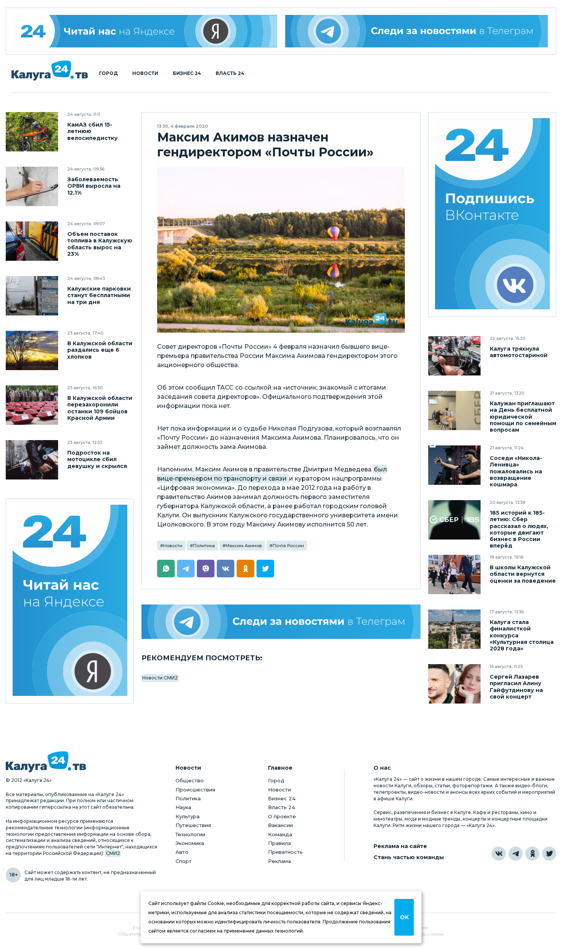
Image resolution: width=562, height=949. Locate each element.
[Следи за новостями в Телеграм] (416, 31)
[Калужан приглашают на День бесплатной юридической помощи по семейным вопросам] (454, 410)
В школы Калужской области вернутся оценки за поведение (523, 574)
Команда (280, 834)
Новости (145, 73)
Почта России (288, 545)
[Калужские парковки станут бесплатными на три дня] (32, 295)
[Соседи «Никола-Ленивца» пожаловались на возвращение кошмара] (454, 465)
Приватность (285, 852)
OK (404, 917)
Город (108, 73)
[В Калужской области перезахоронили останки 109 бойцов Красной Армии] (32, 405)
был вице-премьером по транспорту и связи (272, 474)
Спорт (183, 861)
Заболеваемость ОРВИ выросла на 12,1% (93, 186)
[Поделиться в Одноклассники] (245, 568)
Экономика (189, 843)
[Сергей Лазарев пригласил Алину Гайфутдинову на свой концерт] (454, 684)
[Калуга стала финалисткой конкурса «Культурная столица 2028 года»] (454, 629)
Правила (279, 843)
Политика (204, 545)
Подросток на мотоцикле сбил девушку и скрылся (97, 459)
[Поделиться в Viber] (206, 568)
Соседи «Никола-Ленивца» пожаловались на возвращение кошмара (516, 471)
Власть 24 (230, 73)
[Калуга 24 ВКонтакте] (492, 214)
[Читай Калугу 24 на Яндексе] (145, 31)
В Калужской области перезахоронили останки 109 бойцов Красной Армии (99, 408)
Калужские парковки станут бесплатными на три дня (99, 295)
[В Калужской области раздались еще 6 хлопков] (32, 350)
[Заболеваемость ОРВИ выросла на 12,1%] (32, 186)
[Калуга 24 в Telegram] (515, 854)
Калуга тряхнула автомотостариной (518, 352)
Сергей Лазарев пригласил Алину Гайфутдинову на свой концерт (516, 687)
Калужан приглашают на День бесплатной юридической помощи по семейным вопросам (523, 416)
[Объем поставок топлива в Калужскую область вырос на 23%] (32, 241)
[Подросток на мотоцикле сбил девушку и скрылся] (32, 459)
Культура (187, 816)
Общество (189, 780)
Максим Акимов (244, 545)
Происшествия (195, 789)
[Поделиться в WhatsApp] (166, 568)
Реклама (279, 861)
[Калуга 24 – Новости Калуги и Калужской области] (49, 70)
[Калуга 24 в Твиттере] (549, 854)
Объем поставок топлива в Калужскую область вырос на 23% (99, 244)
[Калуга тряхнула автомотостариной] (454, 355)
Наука (183, 807)
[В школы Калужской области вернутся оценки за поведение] (454, 574)
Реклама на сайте (400, 846)
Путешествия (193, 825)
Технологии (190, 834)
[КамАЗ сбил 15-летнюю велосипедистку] (32, 131)
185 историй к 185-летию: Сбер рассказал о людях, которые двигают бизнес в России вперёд (519, 529)
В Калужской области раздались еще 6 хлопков (99, 350)
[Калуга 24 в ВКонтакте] (499, 854)
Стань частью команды (409, 857)
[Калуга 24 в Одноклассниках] (532, 854)
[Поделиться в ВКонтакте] (225, 568)
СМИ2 (113, 853)
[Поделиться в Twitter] (265, 568)
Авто (181, 852)
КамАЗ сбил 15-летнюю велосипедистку (92, 131)
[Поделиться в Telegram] (186, 568)
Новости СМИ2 (160, 678)
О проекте (282, 816)
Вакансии (280, 825)
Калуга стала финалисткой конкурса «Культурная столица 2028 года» (522, 635)
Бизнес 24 (187, 73)
